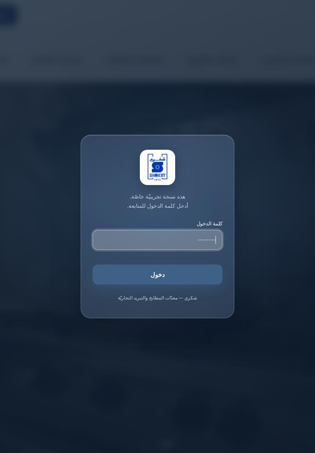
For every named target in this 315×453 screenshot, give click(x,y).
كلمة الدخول (209, 223)
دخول (158, 274)
